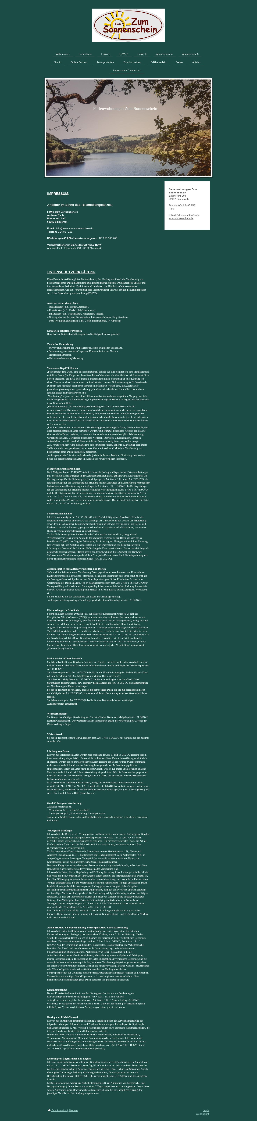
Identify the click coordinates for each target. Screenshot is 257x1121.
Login (206, 1110)
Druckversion (59, 1110)
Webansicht (202, 1113)
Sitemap (73, 1110)
